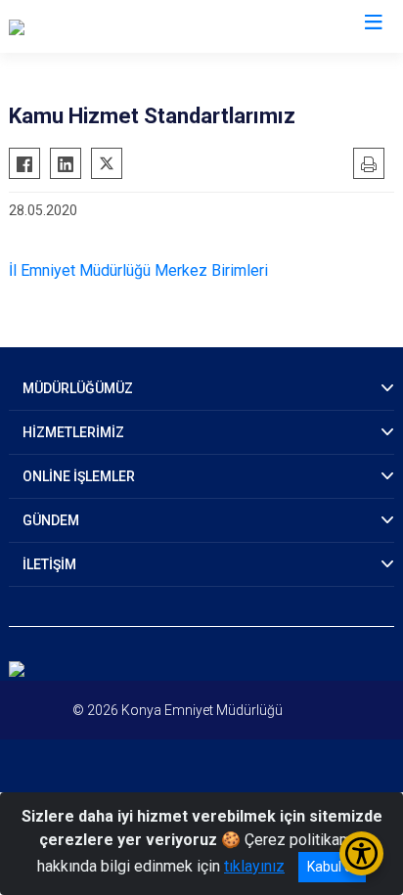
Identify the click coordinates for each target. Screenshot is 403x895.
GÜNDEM (50, 520)
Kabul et (332, 866)
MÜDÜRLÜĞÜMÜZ (77, 388)
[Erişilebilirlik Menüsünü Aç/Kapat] (361, 853)
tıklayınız (254, 866)
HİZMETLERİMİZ (73, 432)
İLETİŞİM (49, 564)
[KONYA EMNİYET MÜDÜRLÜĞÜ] (115, 26)
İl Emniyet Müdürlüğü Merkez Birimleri (138, 270)
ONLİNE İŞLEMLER (78, 476)
